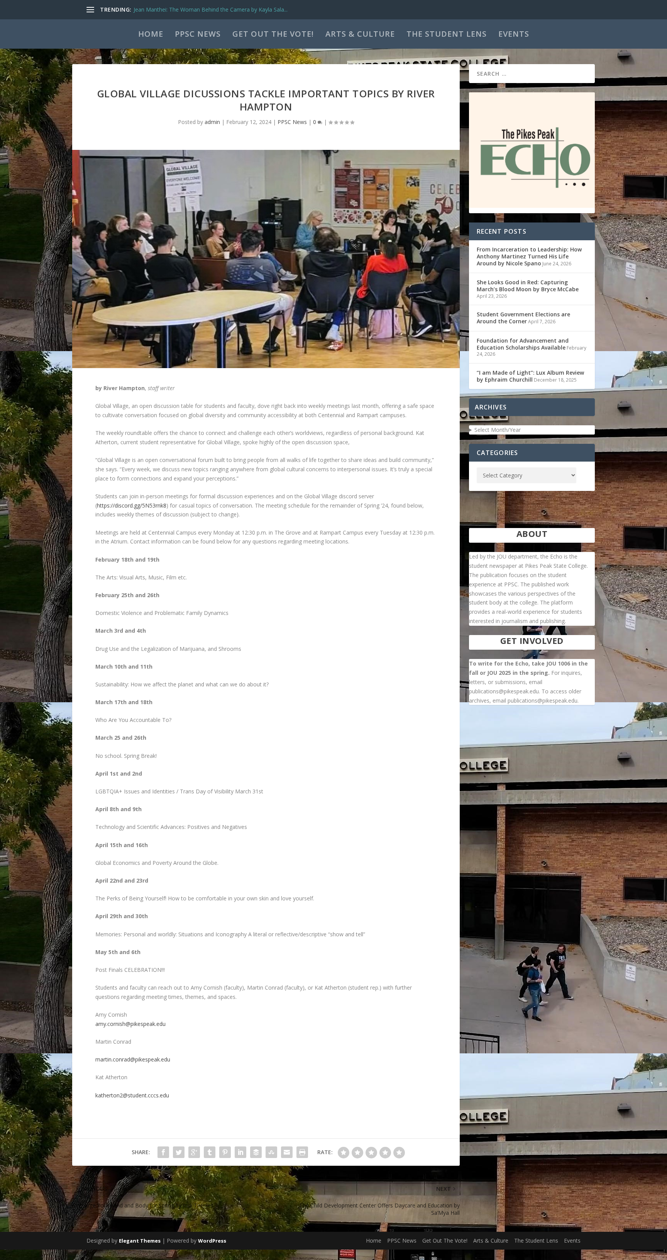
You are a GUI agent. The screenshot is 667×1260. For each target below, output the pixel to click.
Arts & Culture (360, 34)
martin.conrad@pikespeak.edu (132, 1059)
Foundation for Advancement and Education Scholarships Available (523, 344)
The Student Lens (446, 34)
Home (150, 34)
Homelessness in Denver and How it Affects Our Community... (211, 9)
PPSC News (198, 34)
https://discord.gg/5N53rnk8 (131, 505)
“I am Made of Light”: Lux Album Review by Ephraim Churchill (530, 376)
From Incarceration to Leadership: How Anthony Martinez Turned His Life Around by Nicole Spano (529, 256)
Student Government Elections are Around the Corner (523, 318)
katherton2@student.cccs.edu (132, 1095)
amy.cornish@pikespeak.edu (130, 1023)
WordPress (212, 1240)
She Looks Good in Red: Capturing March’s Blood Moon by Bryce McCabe (528, 285)
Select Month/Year (497, 429)
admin (212, 122)
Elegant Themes (140, 1240)
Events (513, 34)
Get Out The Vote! (273, 34)
